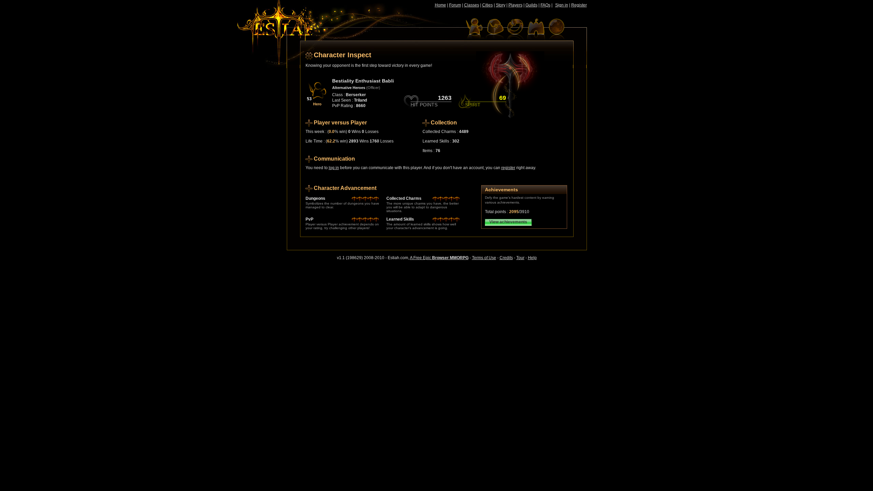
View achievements (508, 222)
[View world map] (556, 29)
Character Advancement (345, 188)
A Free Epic (439, 257)
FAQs (545, 5)
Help (532, 257)
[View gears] (515, 29)
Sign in (561, 5)
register (508, 167)
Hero (317, 104)
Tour (520, 257)
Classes (471, 5)
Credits (506, 257)
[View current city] (536, 29)
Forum (455, 5)
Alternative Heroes (348, 88)
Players (515, 5)
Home (440, 5)
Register (579, 5)
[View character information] (474, 29)
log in (334, 167)
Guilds (531, 5)
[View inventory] (495, 29)
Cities (487, 5)
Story (500, 5)
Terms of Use (484, 257)
